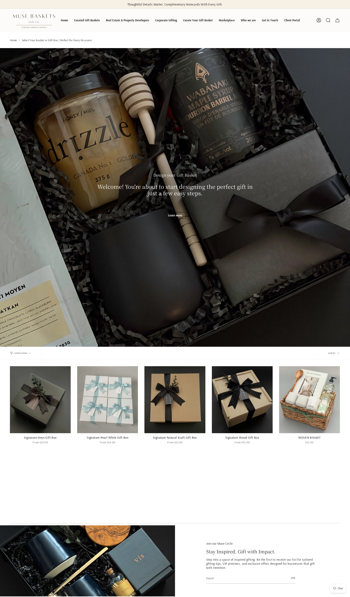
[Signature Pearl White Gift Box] (107, 399)
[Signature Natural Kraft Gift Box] (174, 399)
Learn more (175, 215)
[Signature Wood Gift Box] (242, 399)
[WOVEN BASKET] (309, 399)
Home (13, 40)
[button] (87, 20)
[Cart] (337, 20)
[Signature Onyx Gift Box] (40, 399)
